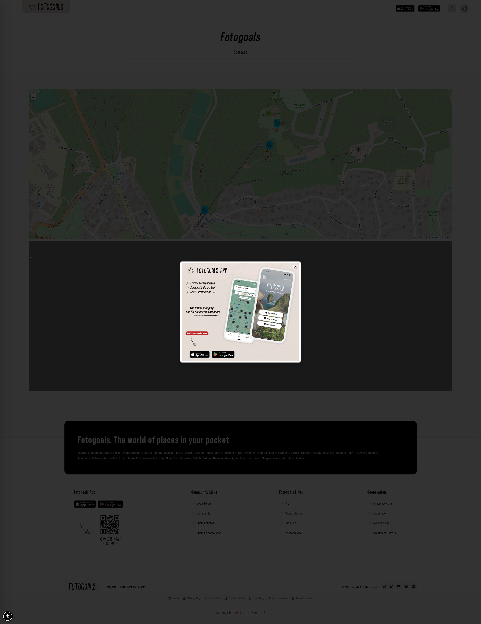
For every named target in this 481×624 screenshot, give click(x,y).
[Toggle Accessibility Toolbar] (8, 616)
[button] (295, 266)
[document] (240, 312)
